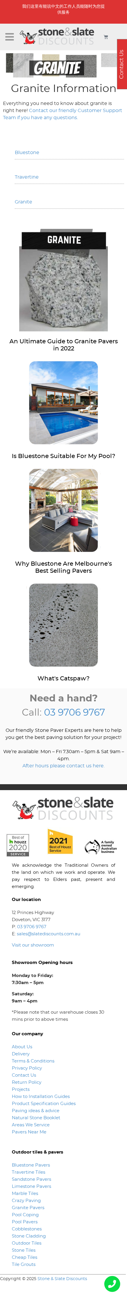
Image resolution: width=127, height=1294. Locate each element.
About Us (22, 1047)
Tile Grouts (23, 1264)
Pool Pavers (25, 1222)
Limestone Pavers (31, 1186)
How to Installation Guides (41, 1096)
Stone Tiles (23, 1250)
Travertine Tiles (28, 1172)
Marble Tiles (25, 1193)
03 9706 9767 (74, 712)
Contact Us (24, 1075)
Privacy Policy (27, 1068)
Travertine (27, 177)
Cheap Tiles (24, 1257)
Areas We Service (31, 1125)
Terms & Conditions (33, 1061)
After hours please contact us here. (63, 766)
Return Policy (26, 1082)
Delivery (21, 1054)
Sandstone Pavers (31, 1179)
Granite (23, 202)
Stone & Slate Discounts (62, 1279)
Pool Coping (25, 1215)
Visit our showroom (33, 945)
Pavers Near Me (29, 1132)
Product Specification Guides (44, 1103)
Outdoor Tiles (26, 1243)
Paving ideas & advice (35, 1111)
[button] (10, 37)
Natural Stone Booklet (36, 1118)
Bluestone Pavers (31, 1165)
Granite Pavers (28, 1208)
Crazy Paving (26, 1200)
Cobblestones (27, 1229)
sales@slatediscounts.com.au (48, 934)
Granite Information (63, 88)
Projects (21, 1089)
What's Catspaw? (63, 679)
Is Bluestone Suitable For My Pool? (63, 456)
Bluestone (27, 152)
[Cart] (105, 37)
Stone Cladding (29, 1236)
